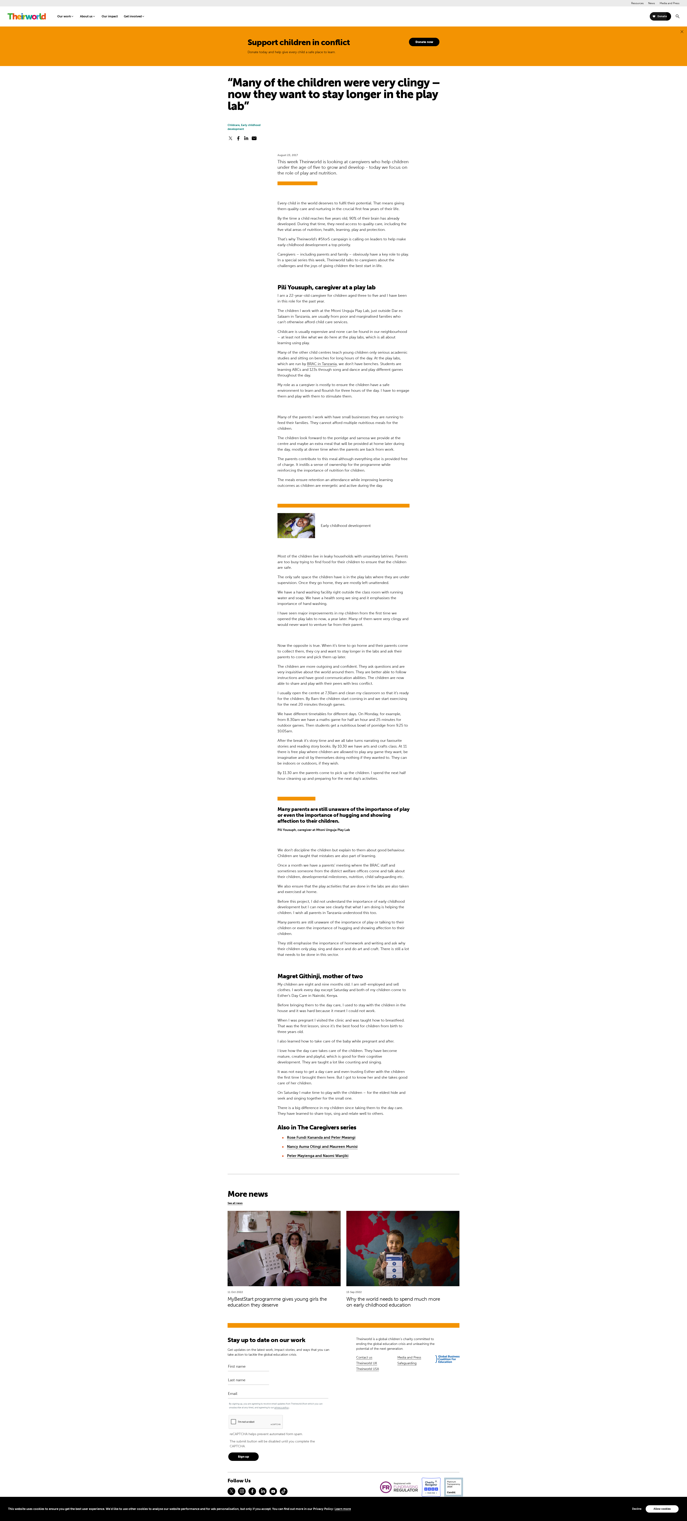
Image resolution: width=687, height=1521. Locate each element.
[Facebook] (252, 1491)
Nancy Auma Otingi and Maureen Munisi (322, 1146)
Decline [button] (636, 1508)
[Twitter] (231, 1491)
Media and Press (669, 3)
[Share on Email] (254, 138)
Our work (64, 16)
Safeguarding (406, 1363)
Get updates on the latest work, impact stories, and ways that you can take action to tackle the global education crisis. (278, 1352)
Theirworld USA (367, 1369)
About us (86, 16)
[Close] (682, 31)
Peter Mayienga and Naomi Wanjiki (318, 1155)
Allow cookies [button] (662, 1508)
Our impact (110, 16)
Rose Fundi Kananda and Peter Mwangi (321, 1137)
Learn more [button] (343, 1509)
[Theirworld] (27, 16)
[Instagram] (241, 1491)
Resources (637, 3)
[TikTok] (283, 1491)
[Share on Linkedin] (246, 138)
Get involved (133, 16)
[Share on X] (230, 138)
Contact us (364, 1357)
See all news (235, 1203)
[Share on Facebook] (238, 138)
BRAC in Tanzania (322, 364)
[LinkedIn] (262, 1491)
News (651, 3)
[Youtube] (273, 1491)
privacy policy (281, 1407)
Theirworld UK (366, 1363)
